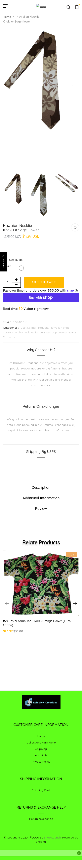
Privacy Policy (41, 761)
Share (3, 263)
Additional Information (41, 498)
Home (7, 17)
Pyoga (34, 837)
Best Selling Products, (35, 327)
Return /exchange (41, 819)
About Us (41, 755)
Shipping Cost (41, 790)
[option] (41, 81)
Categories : (11, 327)
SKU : (7, 322)
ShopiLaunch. (53, 837)
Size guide (15, 260)
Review (41, 508)
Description (41, 487)
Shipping (41, 749)
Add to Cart (44, 282)
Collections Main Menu (41, 742)
